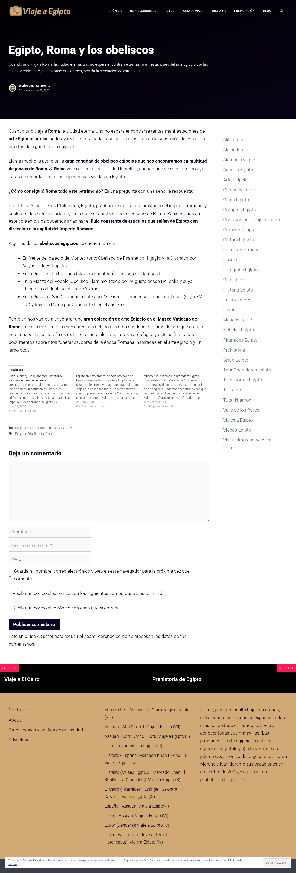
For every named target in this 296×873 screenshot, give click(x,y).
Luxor (228, 310)
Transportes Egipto (242, 380)
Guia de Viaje (193, 11)
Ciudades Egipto (239, 189)
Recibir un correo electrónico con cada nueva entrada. (67, 608)
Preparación (244, 11)
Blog (267, 11)
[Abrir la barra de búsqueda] (281, 10)
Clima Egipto (236, 199)
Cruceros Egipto (239, 229)
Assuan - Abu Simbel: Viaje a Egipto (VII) (142, 726)
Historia (219, 11)
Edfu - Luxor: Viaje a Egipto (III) (133, 745)
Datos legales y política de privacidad (46, 730)
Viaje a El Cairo (22, 679)
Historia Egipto (238, 290)
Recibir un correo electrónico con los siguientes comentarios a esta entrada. (89, 593)
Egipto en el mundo (31, 428)
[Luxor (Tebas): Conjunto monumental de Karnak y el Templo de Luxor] (42, 393)
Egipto (20, 434)
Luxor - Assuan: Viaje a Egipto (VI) (136, 815)
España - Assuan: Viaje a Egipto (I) (136, 806)
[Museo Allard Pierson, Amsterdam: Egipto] (177, 391)
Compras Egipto (239, 209)
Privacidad (19, 740)
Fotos (169, 11)
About (15, 720)
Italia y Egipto (60, 428)
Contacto (18, 709)
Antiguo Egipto (238, 169)
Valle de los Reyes (241, 410)
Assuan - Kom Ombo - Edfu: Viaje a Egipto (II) (147, 736)
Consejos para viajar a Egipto (252, 219)
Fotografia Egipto (240, 269)
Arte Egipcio (235, 179)
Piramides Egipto (240, 340)
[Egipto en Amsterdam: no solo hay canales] (110, 391)
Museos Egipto (238, 319)
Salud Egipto (236, 360)
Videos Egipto (237, 430)
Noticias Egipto (238, 329)
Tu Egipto (232, 390)
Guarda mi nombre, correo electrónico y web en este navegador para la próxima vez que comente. (102, 574)
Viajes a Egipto (238, 420)
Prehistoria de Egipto (177, 679)
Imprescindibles (143, 11)
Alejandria (233, 149)
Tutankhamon (237, 400)
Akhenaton (234, 139)
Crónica (115, 11)
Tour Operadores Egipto (247, 370)
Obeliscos (35, 434)
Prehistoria (234, 350)
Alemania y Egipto (241, 159)
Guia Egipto (234, 279)
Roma (50, 434)
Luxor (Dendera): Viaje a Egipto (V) (136, 825)
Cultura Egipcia (238, 240)
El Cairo (231, 259)
